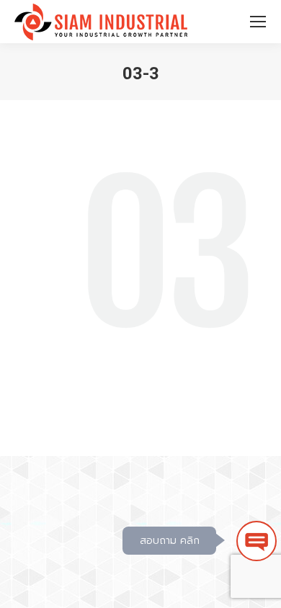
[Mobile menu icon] (258, 21)
